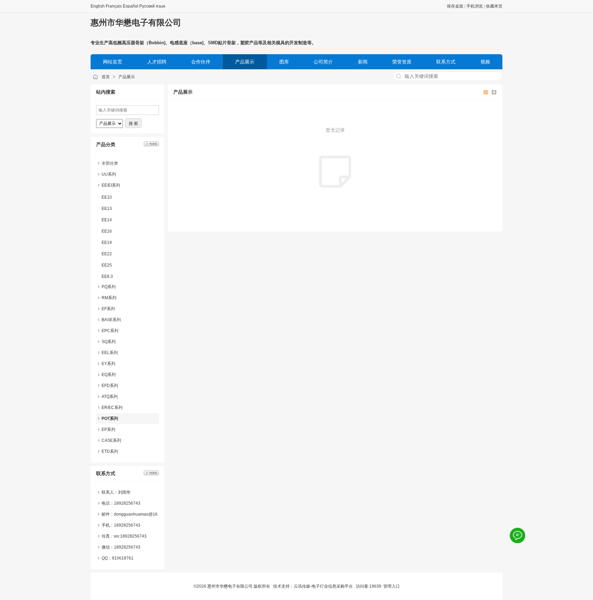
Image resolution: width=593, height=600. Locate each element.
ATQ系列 (110, 396)
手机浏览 (474, 6)
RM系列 (109, 297)
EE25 (107, 265)
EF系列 (108, 308)
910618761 (122, 558)
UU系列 (109, 174)
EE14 (107, 219)
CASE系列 (111, 440)
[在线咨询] (517, 535)
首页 (106, 76)
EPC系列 (110, 330)
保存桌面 (455, 6)
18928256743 (127, 547)
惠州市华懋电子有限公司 (136, 22)
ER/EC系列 (112, 407)
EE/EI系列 (111, 185)
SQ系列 (109, 341)
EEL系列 (110, 352)
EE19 (107, 242)
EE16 (107, 231)
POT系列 (110, 418)
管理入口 (391, 586)
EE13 (107, 208)
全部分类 (110, 163)
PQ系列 (109, 286)
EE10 (107, 197)
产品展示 (126, 76)
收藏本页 (494, 6)
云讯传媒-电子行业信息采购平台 (323, 586)
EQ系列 (109, 374)
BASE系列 (111, 319)
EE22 (107, 253)
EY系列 (108, 363)
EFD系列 (110, 385)
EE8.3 (107, 276)
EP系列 (108, 429)
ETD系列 (110, 451)
